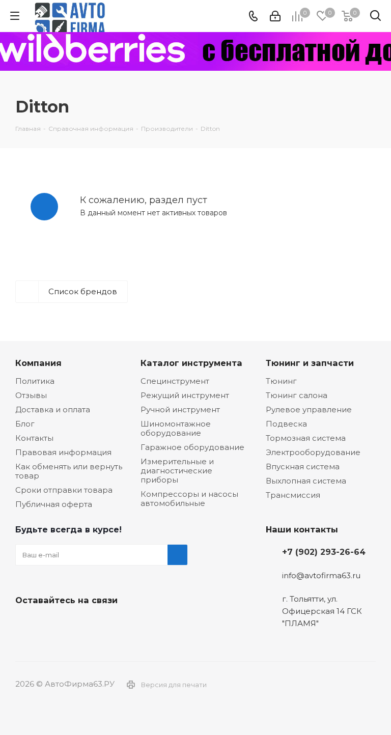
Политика (34, 381)
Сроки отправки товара (64, 490)
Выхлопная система (306, 481)
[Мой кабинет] (275, 16)
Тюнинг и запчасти (310, 363)
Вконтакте (25, 624)
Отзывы (31, 395)
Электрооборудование (313, 452)
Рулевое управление (309, 409)
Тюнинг (281, 381)
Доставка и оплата (52, 409)
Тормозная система (306, 438)
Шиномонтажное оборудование (176, 428)
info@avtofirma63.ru (321, 575)
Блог (25, 424)
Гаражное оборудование (192, 447)
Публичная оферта (53, 504)
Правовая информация (63, 452)
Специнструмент (175, 381)
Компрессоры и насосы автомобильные (189, 498)
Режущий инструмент (185, 395)
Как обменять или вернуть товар (68, 471)
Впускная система (303, 466)
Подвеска (286, 424)
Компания (38, 363)
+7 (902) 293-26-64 (324, 552)
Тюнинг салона (296, 395)
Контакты (34, 438)
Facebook (51, 624)
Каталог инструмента (191, 363)
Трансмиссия (293, 495)
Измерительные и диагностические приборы (177, 471)
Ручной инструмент (180, 409)
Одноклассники (76, 624)
